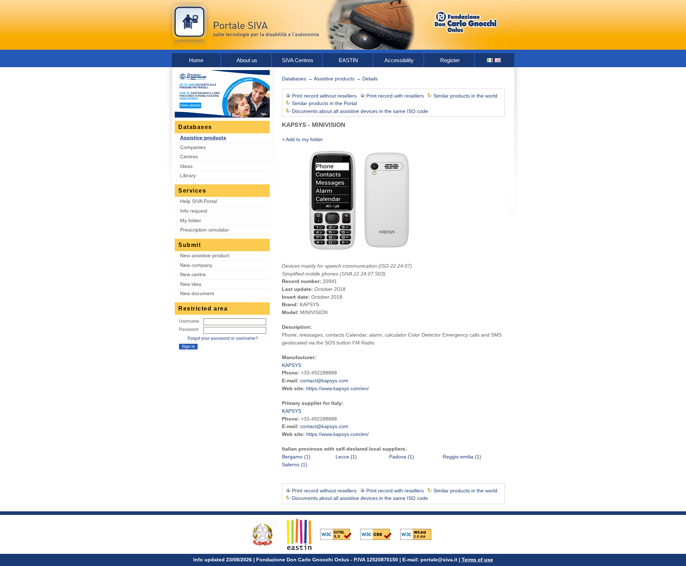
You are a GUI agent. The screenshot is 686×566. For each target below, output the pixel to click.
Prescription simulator (204, 230)
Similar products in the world (465, 96)
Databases (294, 78)
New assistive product (204, 255)
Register (450, 60)
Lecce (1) (346, 457)
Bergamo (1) (296, 457)
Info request (193, 211)
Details (370, 78)
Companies (193, 147)
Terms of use (477, 559)
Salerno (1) (294, 464)
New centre (193, 274)
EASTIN (348, 60)
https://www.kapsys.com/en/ (337, 388)
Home (196, 60)
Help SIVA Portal (198, 201)
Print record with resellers (395, 96)
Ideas (186, 166)
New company (196, 265)
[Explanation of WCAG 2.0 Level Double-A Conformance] (419, 534)
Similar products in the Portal (324, 103)
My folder (190, 220)
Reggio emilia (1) (462, 457)
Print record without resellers (324, 96)
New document (197, 293)
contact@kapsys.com (324, 380)
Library (188, 175)
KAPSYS (291, 365)
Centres (189, 156)
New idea (190, 284)
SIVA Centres (297, 60)
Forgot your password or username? (223, 338)
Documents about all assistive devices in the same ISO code (360, 111)
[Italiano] (490, 60)
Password (188, 329)
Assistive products (203, 137)
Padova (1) (401, 457)
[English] (498, 60)
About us (247, 60)
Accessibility (399, 60)
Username (189, 321)
